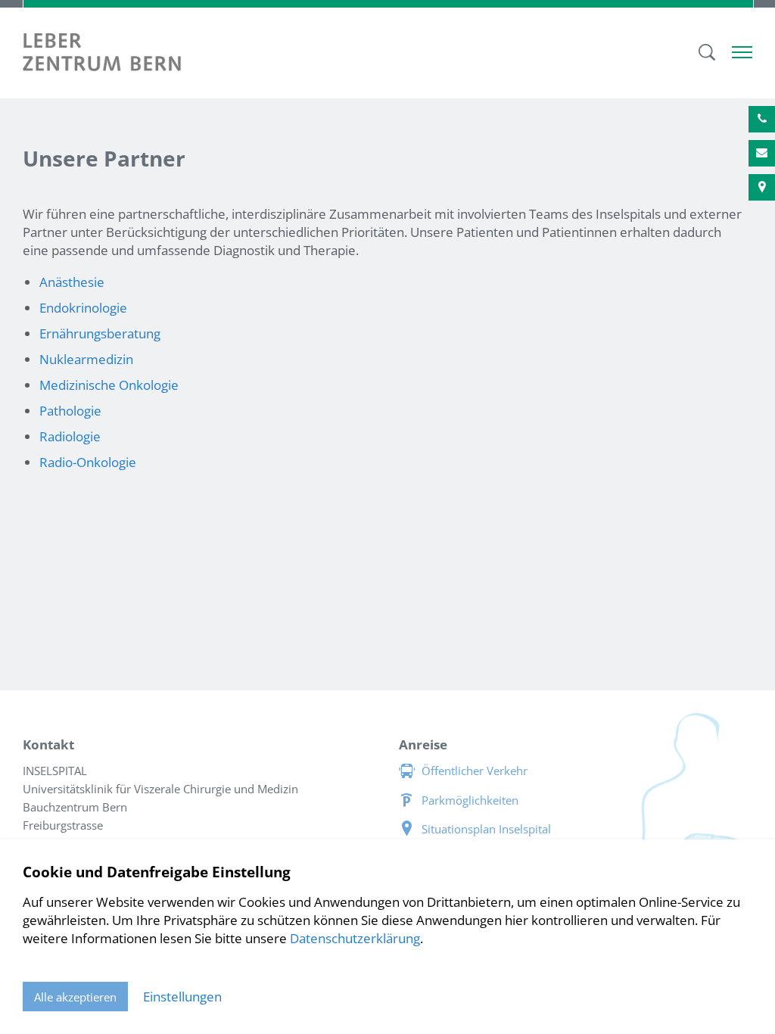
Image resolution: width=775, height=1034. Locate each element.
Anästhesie (71, 282)
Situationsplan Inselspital (486, 828)
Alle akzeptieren (75, 996)
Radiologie (70, 436)
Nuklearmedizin (86, 359)
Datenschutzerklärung (355, 938)
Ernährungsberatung (99, 333)
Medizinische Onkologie (109, 385)
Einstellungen (182, 996)
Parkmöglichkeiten (470, 800)
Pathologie (70, 410)
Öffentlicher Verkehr (475, 770)
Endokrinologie (83, 307)
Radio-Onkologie (87, 462)
